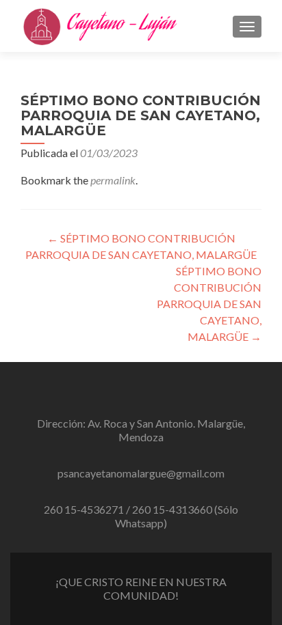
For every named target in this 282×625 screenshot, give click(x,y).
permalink (113, 179)
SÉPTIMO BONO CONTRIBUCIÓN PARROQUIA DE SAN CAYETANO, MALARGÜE (209, 303)
